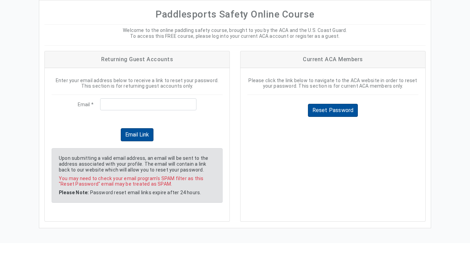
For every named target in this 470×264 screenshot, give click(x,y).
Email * (86, 104)
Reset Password (333, 110)
